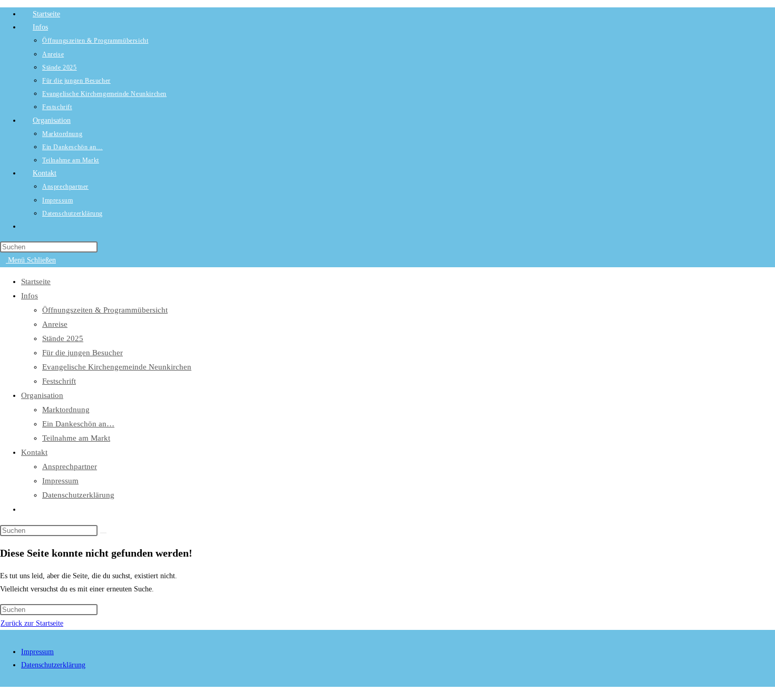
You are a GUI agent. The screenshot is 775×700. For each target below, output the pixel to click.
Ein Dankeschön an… (78, 424)
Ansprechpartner (69, 466)
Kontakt (34, 452)
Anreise (54, 324)
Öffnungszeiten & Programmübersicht (105, 310)
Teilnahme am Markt (76, 438)
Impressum (60, 481)
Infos (29, 295)
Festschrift (59, 381)
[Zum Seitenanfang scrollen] (3, 693)
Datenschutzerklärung (78, 495)
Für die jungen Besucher (82, 352)
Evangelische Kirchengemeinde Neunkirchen (116, 367)
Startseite (36, 281)
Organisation (42, 395)
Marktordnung (66, 409)
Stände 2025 (62, 338)
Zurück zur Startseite (32, 623)
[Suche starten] (103, 533)
